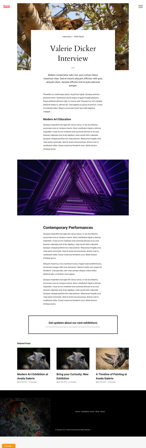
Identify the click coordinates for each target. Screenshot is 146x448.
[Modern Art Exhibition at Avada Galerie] (33, 359)
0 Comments (33, 382)
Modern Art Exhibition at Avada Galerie (32, 376)
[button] (18, 365)
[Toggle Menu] (140, 6)
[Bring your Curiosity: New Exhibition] (73, 359)
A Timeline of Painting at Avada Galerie (111, 376)
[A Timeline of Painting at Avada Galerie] (112, 359)
